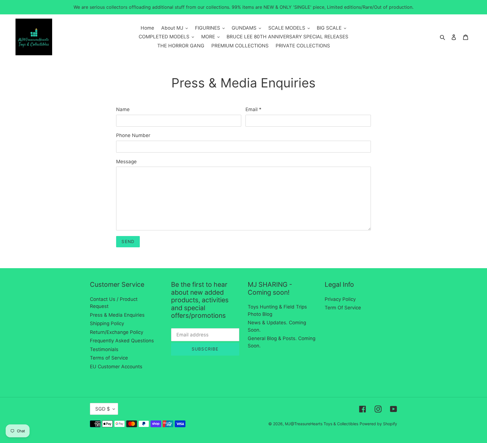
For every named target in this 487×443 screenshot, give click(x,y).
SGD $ (102, 409)
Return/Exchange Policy (116, 332)
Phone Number (133, 135)
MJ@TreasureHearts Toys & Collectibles (321, 423)
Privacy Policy (340, 299)
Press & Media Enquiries (117, 315)
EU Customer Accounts (116, 366)
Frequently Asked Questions (122, 340)
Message (126, 161)
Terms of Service (109, 358)
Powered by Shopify (378, 423)
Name (123, 109)
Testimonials (104, 349)
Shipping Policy (107, 323)
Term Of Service (343, 307)
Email (253, 109)
